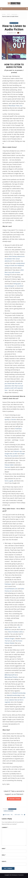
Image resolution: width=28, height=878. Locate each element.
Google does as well (11, 453)
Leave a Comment (8, 811)
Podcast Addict (9, 465)
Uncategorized (14, 22)
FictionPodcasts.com (11, 588)
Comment (5, 827)
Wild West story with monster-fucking (14, 272)
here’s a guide (9, 481)
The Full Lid (8, 641)
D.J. (20, 32)
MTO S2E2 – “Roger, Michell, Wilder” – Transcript (8, 814)
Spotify (7, 419)
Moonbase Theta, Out (15, 106)
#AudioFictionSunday (18, 693)
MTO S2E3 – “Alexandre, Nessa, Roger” (20, 814)
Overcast (7, 467)
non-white (20, 286)
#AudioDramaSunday (13, 695)
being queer (17, 283)
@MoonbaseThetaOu (11, 677)
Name (4, 848)
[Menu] (1, 8)
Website (4, 861)
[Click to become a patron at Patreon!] (14, 801)
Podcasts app (17, 451)
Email (4, 855)
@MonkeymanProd (10, 675)
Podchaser (18, 428)
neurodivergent (9, 286)
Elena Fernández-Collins (15, 632)
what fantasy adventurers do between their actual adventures (15, 259)
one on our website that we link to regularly (15, 700)
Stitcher (13, 419)
